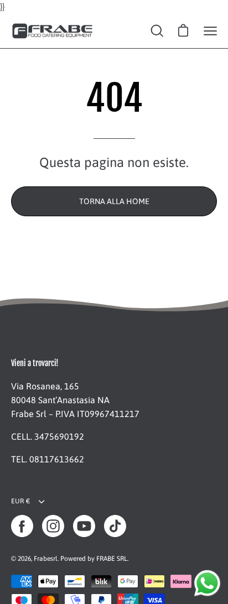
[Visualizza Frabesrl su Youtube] (84, 526)
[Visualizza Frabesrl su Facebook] (22, 526)
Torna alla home (114, 201)
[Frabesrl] (52, 31)
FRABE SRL (111, 559)
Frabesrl (46, 559)
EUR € (20, 501)
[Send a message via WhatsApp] (207, 583)
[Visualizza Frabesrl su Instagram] (53, 526)
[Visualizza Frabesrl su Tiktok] (115, 526)
